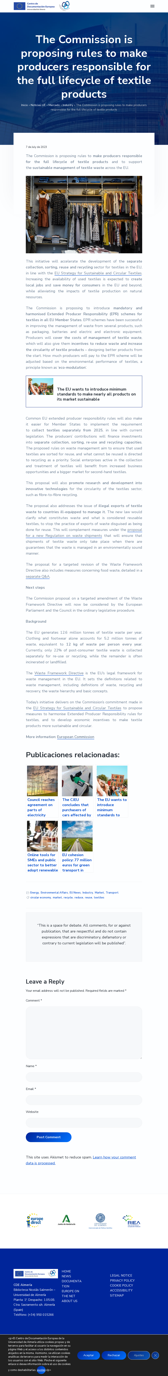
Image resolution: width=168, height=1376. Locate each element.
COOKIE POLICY (121, 1285)
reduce (79, 897)
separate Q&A (38, 576)
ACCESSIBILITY (121, 1290)
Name (31, 1066)
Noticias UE (38, 105)
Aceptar (88, 1355)
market (57, 897)
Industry (68, 105)
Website (32, 1112)
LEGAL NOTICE (121, 1275)
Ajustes (139, 1355)
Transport (112, 893)
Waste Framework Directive (58, 673)
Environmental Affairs (54, 893)
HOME (66, 1271)
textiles (99, 897)
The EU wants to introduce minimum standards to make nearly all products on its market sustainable (96, 394)
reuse (88, 897)
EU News (75, 893)
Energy (34, 893)
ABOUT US (69, 1301)
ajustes (41, 1370)
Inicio (24, 105)
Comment (34, 1000)
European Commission (75, 736)
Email (31, 1089)
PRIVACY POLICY (122, 1281)
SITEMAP (117, 1295)
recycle (68, 897)
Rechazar (114, 1355)
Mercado (54, 105)
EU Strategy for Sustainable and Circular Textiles (98, 273)
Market (99, 893)
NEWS (66, 1276)
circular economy (40, 897)
